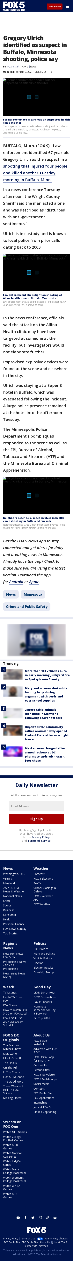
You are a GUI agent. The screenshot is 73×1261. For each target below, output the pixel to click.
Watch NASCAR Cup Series (13, 1154)
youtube (18, 1218)
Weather (41, 868)
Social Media (41, 1084)
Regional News (10, 945)
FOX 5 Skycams (43, 878)
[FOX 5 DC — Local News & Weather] (14, 6)
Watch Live (54, 6)
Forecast (39, 874)
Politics (39, 943)
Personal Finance (14, 924)
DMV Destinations (44, 997)
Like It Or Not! (12, 1058)
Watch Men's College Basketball (14, 1171)
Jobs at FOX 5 (42, 1107)
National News (12, 896)
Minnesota (33, 594)
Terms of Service (39, 840)
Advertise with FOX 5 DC (45, 1050)
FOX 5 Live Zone (13, 1077)
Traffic (37, 883)
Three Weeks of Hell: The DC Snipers (13, 1089)
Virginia (7, 878)
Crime (7, 901)
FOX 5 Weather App (43, 897)
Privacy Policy (41, 837)
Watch (8, 987)
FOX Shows (10, 1005)
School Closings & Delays (44, 889)
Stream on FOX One (12, 1124)
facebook (25, 1218)
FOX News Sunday (14, 929)
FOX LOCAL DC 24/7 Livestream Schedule (13, 1021)
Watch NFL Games (15, 1132)
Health (7, 919)
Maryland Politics (44, 953)
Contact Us (40, 1065)
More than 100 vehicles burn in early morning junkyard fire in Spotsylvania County (47, 675)
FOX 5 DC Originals (11, 1037)
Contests (39, 1088)
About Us (41, 1035)
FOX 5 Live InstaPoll (40, 1042)
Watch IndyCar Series (12, 1163)
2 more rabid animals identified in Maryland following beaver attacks (43, 714)
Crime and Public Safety (26, 606)
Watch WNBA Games (11, 1187)
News (33, 66)
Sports (7, 905)
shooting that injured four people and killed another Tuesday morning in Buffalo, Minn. (35, 172)
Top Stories (10, 933)
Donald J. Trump (43, 972)
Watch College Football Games (13, 1138)
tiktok (48, 1218)
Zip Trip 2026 (41, 1018)
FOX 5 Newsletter (44, 1074)
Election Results (43, 967)
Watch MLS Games (10, 1195)
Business (8, 910)
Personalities (41, 1070)
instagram (40, 1218)
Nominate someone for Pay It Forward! (44, 1010)
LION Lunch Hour (44, 992)
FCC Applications (44, 1098)
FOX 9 (25, 66)
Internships (40, 1102)
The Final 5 (10, 1063)
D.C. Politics (40, 949)
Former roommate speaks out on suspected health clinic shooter (36, 121)
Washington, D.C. (14, 874)
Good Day (42, 987)
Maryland (9, 883)
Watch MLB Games (10, 1146)
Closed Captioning (44, 1112)
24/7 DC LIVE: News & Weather (14, 889)
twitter (33, 1218)
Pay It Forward (42, 1002)
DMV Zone (10, 1053)
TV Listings (10, 992)
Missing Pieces (12, 1098)
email (55, 1218)
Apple (34, 581)
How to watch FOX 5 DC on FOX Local (15, 1011)
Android (16, 581)
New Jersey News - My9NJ (15, 975)
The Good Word (13, 1081)
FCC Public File (42, 1093)
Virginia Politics (42, 958)
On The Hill (10, 1067)
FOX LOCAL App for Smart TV (43, 1058)
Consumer (9, 915)
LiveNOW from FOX (12, 998)
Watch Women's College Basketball (14, 1179)
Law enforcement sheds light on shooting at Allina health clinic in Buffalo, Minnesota (32, 296)
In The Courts (11, 1072)
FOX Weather (41, 904)
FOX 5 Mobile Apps (45, 1079)
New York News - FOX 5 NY (14, 955)
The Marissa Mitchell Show (12, 1047)
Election (38, 963)
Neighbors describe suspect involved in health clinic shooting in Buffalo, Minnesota (33, 519)
